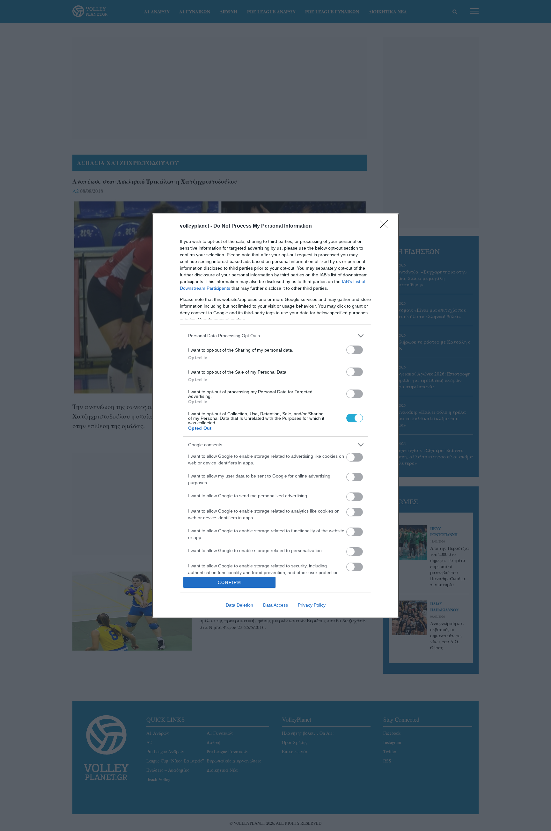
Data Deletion (239, 605)
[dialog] (275, 415)
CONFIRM (229, 582)
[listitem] (275, 335)
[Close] (386, 226)
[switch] (354, 350)
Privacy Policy (312, 605)
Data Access (275, 605)
